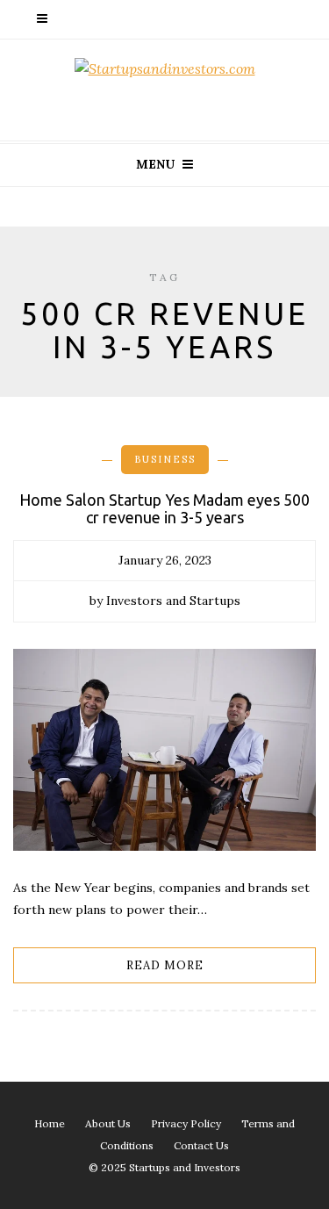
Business (165, 459)
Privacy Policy (186, 1123)
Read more (165, 965)
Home (49, 1123)
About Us (108, 1123)
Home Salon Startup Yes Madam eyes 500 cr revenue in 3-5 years (164, 508)
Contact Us (201, 1145)
